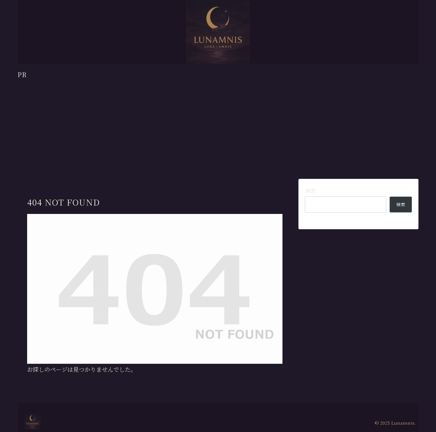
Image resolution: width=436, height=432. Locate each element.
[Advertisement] (218, 124)
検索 (310, 191)
